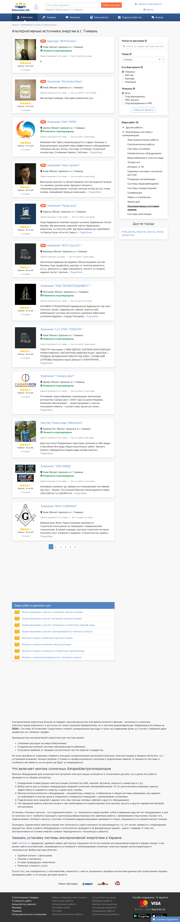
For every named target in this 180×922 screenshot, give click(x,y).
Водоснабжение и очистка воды (145, 157)
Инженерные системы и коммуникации (137, 134)
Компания (130, 81)
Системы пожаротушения (141, 188)
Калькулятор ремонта (24, 904)
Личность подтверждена (57, 50)
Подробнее (96, 152)
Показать (127, 88)
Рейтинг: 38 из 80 (25, 270)
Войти (150, 9)
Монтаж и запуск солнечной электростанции (47, 638)
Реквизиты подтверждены (58, 131)
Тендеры (51, 17)
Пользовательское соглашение (29, 914)
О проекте (162, 897)
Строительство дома (104, 897)
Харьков (141, 231)
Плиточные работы (62, 900)
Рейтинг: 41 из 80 (25, 488)
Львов (160, 231)
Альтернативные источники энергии (143, 208)
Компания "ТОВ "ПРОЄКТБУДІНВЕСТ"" (66, 285)
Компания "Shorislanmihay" (65, 81)
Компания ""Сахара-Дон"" (58, 376)
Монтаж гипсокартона (104, 904)
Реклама (16, 907)
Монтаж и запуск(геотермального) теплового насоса (51, 657)
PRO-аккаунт (132, 99)
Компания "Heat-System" (63, 165)
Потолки (57, 910)
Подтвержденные (135, 96)
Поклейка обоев (61, 907)
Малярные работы (102, 900)
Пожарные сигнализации (141, 179)
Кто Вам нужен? (131, 67)
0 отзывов (25, 70)
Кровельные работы (103, 910)
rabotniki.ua (24, 843)
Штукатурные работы (64, 904)
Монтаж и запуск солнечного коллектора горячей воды (53, 650)
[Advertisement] (63, 687)
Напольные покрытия (104, 907)
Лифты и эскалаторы (139, 197)
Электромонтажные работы (142, 139)
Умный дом (133, 201)
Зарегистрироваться (150, 4)
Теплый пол (133, 162)
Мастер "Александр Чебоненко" (62, 422)
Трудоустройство (132, 17)
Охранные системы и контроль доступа (144, 173)
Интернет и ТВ (135, 166)
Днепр (131, 231)
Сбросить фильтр (143, 109)
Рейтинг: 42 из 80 (25, 230)
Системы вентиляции (139, 214)
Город (125, 54)
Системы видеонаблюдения (143, 183)
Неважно (130, 71)
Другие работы (134, 127)
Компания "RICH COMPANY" (59, 506)
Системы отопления (138, 148)
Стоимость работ (22, 900)
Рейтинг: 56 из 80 (25, 66)
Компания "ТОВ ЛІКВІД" (56, 466)
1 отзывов (25, 536)
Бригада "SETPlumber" (62, 41)
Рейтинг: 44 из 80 (25, 354)
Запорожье (128, 235)
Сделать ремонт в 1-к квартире (69, 10)
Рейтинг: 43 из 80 (25, 448)
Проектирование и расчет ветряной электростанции (52, 618)
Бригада (129, 78)
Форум (159, 17)
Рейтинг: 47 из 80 (25, 311)
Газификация (134, 192)
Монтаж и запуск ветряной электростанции (46, 644)
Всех (127, 93)
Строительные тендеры (25, 897)
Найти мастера (111, 5)
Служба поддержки (167, 919)
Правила (17, 910)
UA (36, 5)
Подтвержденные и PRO (138, 103)
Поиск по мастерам (133, 40)
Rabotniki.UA (158, 909)
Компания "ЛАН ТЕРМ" (62, 121)
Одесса (151, 231)
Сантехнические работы (141, 144)
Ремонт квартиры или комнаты (69, 897)
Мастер (129, 75)
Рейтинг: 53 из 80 (25, 106)
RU (36, 8)
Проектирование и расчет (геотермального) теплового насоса (57, 631)
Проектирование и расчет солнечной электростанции (52, 612)
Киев (124, 231)
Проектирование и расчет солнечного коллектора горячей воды (58, 625)
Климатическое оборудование (144, 153)
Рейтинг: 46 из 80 (25, 190)
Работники (27, 17)
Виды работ (128, 122)
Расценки (75, 17)
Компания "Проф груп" (62, 205)
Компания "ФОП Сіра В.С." (64, 245)
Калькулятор (101, 17)
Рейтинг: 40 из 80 (25, 532)
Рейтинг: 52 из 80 (25, 146)
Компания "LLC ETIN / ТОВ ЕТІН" (61, 329)
